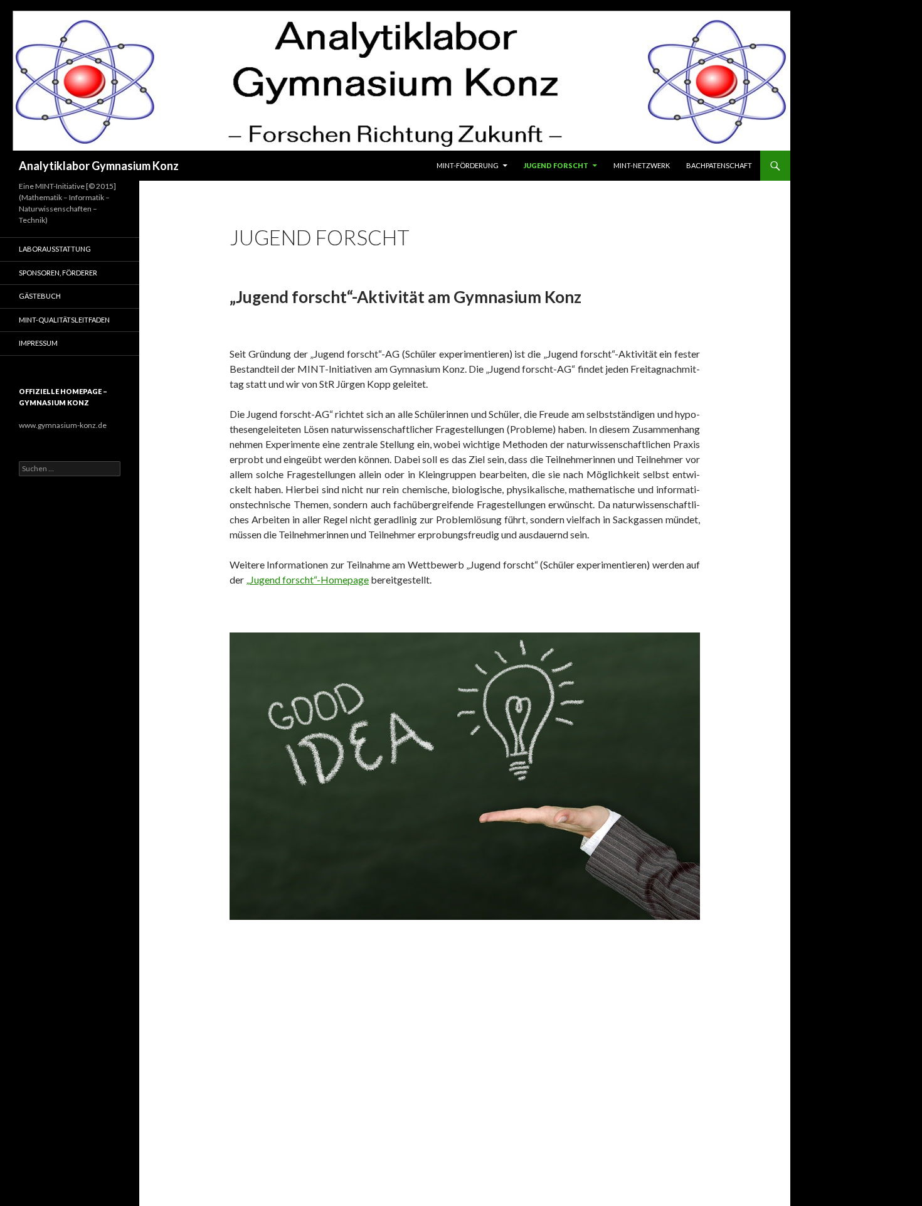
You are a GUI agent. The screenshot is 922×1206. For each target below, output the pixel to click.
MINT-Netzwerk (641, 165)
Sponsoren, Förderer (58, 273)
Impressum (38, 343)
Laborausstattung (55, 249)
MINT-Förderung (468, 165)
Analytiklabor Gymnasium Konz (99, 166)
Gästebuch (40, 296)
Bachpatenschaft (719, 165)
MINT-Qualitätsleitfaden (64, 320)
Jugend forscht (556, 165)
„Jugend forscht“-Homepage (307, 579)
